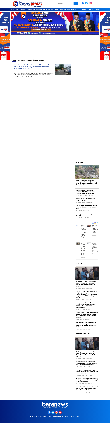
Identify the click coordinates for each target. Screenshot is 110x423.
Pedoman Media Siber (54, 416)
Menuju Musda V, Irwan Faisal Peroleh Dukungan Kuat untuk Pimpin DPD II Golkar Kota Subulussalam (85, 305)
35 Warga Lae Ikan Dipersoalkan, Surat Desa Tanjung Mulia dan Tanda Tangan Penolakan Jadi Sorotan (86, 284)
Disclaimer (33, 416)
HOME (12, 9)
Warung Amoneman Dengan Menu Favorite (86, 214)
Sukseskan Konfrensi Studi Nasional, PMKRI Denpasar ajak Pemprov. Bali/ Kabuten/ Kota (85, 192)
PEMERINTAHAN (40, 9)
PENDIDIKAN (70, 9)
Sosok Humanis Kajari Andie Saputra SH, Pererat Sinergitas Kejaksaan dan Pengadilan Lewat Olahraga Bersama (87, 315)
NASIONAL (63, 9)
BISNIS (17, 9)
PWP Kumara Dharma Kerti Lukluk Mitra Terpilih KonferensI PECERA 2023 (86, 207)
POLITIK (77, 9)
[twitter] (87, 4)
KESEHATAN (49, 9)
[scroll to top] (105, 420)
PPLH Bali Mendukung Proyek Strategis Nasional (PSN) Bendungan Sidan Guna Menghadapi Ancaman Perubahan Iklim (87, 183)
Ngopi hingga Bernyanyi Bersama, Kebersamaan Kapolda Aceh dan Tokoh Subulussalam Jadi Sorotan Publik (86, 325)
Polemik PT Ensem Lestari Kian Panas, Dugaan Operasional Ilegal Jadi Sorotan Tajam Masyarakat (86, 363)
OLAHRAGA (97, 9)
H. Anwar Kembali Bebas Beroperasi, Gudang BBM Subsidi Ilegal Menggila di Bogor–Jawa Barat (87, 380)
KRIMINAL (56, 9)
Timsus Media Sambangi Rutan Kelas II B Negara (85, 199)
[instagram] (90, 4)
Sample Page (75, 416)
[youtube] (94, 4)
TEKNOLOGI (84, 9)
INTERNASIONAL (30, 9)
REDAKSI (66, 416)
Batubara (16, 71)
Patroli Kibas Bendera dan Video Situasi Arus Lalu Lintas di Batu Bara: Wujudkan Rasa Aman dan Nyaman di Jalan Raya (32, 66)
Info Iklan (43, 416)
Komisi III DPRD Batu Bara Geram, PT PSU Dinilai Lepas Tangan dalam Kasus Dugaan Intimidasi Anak (87, 388)
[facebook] (83, 4)
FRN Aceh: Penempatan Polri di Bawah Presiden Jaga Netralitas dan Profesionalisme (87, 371)
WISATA (91, 9)
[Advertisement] (55, 46)
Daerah (22, 9)
